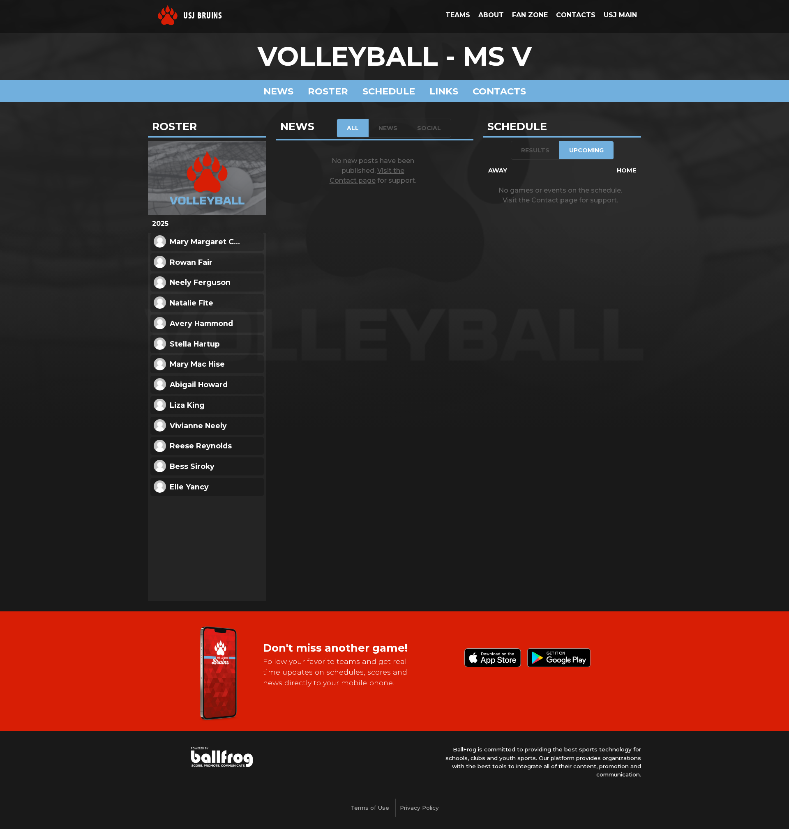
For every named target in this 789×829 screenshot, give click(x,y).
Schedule (388, 91)
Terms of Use (370, 807)
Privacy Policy (419, 807)
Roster (328, 91)
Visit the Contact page (540, 200)
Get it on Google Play (559, 657)
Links (443, 91)
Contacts (499, 91)
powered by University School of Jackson (222, 757)
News (278, 91)
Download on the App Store (492, 657)
